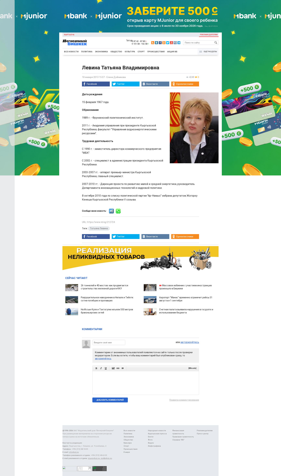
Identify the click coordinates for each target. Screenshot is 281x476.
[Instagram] (175, 42)
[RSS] (152, 42)
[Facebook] (160, 42)
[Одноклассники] (163, 42)
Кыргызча (69, 35)
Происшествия (156, 52)
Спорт (141, 52)
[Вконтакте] (156, 42)
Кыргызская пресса (157, 434)
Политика (86, 52)
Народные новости (157, 431)
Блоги (150, 437)
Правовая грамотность (183, 437)
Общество (116, 52)
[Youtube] (171, 42)
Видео (151, 443)
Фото (150, 440)
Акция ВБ (172, 52)
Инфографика (154, 446)
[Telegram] (178, 42)
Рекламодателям (209, 35)
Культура (130, 52)
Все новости (71, 52)
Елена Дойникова (116, 77)
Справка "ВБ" (178, 440)
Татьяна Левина (99, 228)
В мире (127, 452)
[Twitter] (167, 42)
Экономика (101, 52)
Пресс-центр (202, 434)
